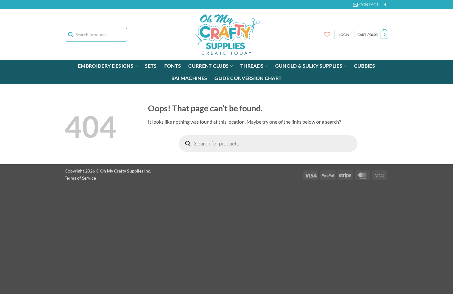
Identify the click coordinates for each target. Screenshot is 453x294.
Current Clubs (208, 66)
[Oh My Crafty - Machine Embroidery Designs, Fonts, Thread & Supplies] (227, 34)
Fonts (172, 66)
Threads (251, 66)
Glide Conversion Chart (248, 78)
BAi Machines (189, 78)
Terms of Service (80, 178)
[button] (372, 34)
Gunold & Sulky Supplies (308, 66)
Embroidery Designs (105, 66)
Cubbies (364, 66)
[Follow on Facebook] (385, 5)
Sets (151, 66)
